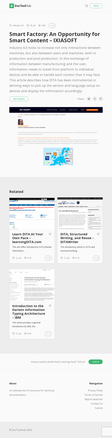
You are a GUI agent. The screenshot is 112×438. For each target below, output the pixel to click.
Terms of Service (93, 394)
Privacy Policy (95, 390)
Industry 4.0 (18, 25)
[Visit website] (50, 238)
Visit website (19, 98)
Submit (95, 361)
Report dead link (94, 399)
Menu (96, 5)
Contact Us (97, 403)
